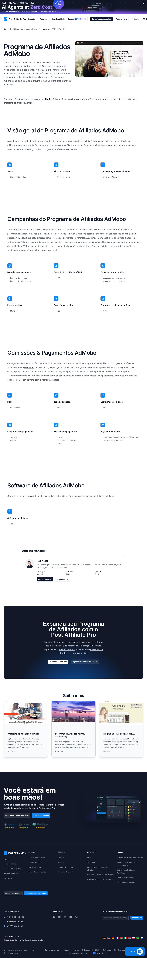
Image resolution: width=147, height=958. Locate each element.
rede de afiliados (32, 62)
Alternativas (8, 878)
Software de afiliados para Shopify (130, 858)
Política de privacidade (91, 950)
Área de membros (35, 862)
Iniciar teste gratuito (13, 893)
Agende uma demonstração (83, 662)
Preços (6, 859)
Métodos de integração (12, 868)
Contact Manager (45, 579)
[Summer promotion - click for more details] (73, 7)
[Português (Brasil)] (137, 938)
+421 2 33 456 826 (15, 917)
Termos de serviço (52, 950)
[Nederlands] (129, 938)
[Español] (113, 938)
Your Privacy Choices (105, 953)
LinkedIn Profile (62, 579)
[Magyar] (121, 938)
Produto (31, 19)
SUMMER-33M (14, 11)
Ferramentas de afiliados (126, 882)
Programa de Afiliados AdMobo (53, 29)
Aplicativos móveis (11, 873)
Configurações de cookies (79, 953)
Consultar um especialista (36, 893)
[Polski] (133, 938)
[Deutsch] (104, 938)
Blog (89, 858)
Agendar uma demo (41, 815)
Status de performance (37, 872)
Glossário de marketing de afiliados (100, 875)
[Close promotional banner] (143, 3)
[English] (108, 938)
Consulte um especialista (102, 19)
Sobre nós (61, 858)
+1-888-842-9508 (15, 921)
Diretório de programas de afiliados (100, 879)
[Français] (117, 938)
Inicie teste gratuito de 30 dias (17, 815)
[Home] (5, 29)
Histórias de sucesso (65, 867)
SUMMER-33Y (35, 11)
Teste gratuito (121, 19)
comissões (29, 367)
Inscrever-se (137, 918)
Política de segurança (70, 950)
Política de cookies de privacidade (116, 950)
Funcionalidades (10, 864)
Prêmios (61, 862)
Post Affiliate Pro (67, 649)
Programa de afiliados (66, 872)
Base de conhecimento (37, 858)
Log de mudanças (35, 867)
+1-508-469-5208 (15, 926)
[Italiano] (125, 938)
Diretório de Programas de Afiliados (23, 29)
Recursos (43, 19)
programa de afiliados (41, 99)
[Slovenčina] (142, 938)
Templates (91, 862)
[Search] (86, 19)
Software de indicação (125, 878)
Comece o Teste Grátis (58, 662)
